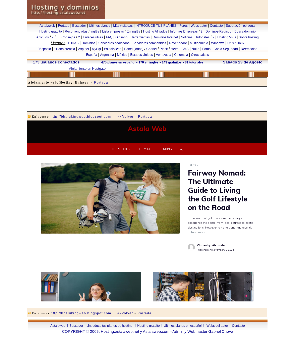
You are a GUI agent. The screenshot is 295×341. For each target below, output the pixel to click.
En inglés (133, 31)
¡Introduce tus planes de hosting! (110, 325)
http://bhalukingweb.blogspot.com (81, 116)
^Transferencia (64, 49)
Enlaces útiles (93, 37)
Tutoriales (202, 37)
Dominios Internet (165, 37)
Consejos (68, 37)
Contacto (216, 25)
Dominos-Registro (218, 31)
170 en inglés (148, 62)
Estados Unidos (141, 54)
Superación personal (240, 25)
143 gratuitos (172, 62)
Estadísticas (112, 49)
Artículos (42, 37)
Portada (63, 25)
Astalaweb (47, 25)
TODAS (73, 43)
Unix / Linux (235, 43)
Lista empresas (113, 31)
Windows (217, 43)
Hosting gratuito (50, 31)
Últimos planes (99, 25)
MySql (96, 49)
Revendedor (178, 43)
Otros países (200, 54)
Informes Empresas (184, 31)
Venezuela (163, 54)
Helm (174, 49)
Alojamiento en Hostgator (88, 68)
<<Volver (126, 116)
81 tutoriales (194, 62)
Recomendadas (76, 31)
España (91, 54)
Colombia (181, 54)
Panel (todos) (133, 49)
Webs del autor (217, 325)
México (122, 54)
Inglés (95, 31)
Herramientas (140, 37)
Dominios (88, 43)
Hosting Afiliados (155, 31)
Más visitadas (123, 25)
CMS (185, 49)
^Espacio (44, 49)
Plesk (164, 49)
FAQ (109, 37)
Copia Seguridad (226, 49)
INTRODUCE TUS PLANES (156, 25)
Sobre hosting (249, 37)
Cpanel (151, 49)
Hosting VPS (226, 37)
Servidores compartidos (149, 43)
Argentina (107, 54)
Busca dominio (245, 31)
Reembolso (249, 49)
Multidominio (199, 43)
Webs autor (199, 25)
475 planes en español (118, 62)
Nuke (195, 49)
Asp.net (83, 49)
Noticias (186, 37)
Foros (183, 25)
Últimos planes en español (183, 325)
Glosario (121, 37)
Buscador (79, 25)
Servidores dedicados (113, 43)
